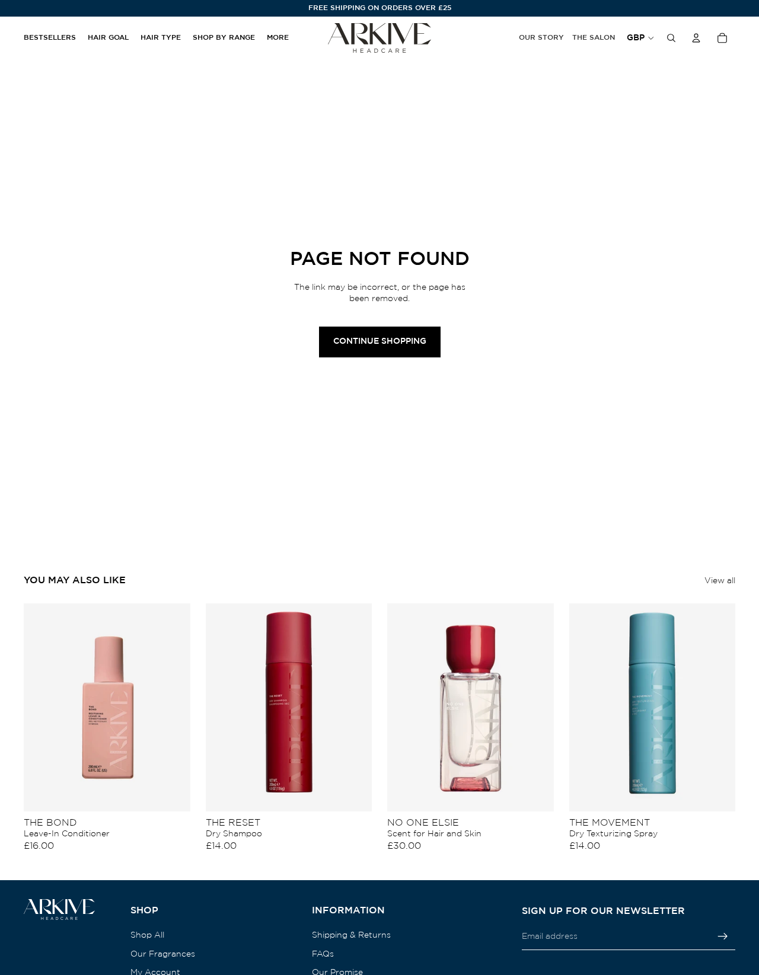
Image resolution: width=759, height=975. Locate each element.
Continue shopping (379, 341)
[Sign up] (722, 936)
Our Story (541, 37)
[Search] (671, 38)
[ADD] (172, 793)
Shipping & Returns (351, 935)
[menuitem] (278, 38)
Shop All (147, 935)
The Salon (593, 37)
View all (719, 580)
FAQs (323, 954)
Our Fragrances (162, 954)
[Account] (696, 38)
